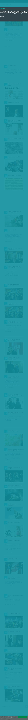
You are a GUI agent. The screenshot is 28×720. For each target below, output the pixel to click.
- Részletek (9, 718)
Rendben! (22, 717)
